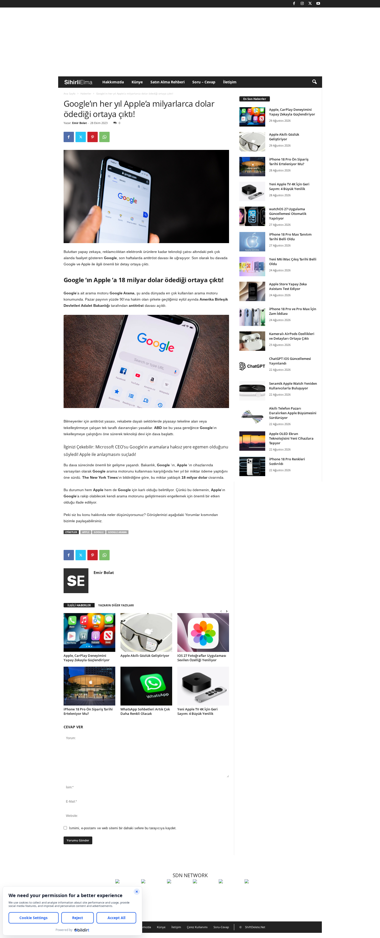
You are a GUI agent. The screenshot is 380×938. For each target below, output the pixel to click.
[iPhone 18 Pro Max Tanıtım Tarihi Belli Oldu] (252, 241)
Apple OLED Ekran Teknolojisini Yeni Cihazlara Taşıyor (291, 438)
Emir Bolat (79, 123)
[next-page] (226, 611)
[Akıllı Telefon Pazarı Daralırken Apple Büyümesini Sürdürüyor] (252, 415)
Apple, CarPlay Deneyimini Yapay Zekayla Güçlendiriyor (87, 657)
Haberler (85, 93)
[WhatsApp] (104, 137)
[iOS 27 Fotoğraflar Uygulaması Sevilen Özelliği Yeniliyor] (203, 632)
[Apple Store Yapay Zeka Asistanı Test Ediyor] (252, 291)
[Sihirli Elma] (152, 891)
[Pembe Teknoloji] (230, 891)
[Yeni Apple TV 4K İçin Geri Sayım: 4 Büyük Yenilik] (203, 686)
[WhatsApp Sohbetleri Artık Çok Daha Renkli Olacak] (146, 686)
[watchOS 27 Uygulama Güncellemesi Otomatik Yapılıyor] (252, 216)
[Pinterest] (92, 137)
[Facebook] (294, 4)
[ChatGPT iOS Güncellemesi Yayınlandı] (252, 366)
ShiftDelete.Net (255, 927)
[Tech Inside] (204, 891)
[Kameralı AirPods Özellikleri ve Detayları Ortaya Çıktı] (252, 341)
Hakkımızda (113, 81)
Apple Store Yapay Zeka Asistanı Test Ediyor (288, 286)
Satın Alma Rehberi (167, 81)
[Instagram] (302, 4)
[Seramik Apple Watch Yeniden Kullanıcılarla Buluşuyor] (252, 391)
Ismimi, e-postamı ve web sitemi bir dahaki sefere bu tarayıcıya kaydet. (123, 828)
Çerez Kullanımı (197, 927)
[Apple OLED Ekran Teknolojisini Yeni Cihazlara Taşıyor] (252, 441)
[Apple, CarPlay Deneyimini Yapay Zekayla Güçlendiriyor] (89, 632)
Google (99, 532)
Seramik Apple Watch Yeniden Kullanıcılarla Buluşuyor (293, 385)
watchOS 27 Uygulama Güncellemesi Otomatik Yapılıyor (287, 214)
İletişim (230, 81)
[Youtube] (318, 4)
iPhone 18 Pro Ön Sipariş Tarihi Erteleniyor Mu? (88, 711)
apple (85, 532)
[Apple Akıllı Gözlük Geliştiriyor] (146, 632)
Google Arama (117, 532)
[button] (314, 82)
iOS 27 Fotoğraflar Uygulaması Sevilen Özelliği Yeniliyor (201, 657)
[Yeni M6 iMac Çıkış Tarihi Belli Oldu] (252, 266)
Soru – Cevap (203, 81)
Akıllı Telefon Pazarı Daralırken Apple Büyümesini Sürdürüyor (292, 413)
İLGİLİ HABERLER (79, 605)
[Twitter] (310, 4)
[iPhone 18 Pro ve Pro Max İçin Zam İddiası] (252, 316)
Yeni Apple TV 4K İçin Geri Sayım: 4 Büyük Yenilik (197, 711)
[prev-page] (221, 611)
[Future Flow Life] (256, 891)
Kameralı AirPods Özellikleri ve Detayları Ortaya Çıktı (291, 336)
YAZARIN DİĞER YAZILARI (116, 605)
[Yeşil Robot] (178, 891)
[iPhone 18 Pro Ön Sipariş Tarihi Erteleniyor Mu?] (89, 686)
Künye (137, 81)
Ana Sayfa (69, 93)
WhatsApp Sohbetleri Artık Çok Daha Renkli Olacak (145, 711)
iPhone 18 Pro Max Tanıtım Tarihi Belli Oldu (290, 236)
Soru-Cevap (221, 927)
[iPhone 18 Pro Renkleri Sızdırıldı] (252, 466)
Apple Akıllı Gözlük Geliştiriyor (144, 655)
